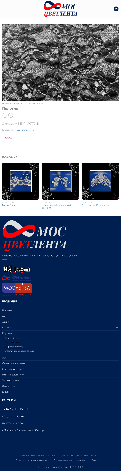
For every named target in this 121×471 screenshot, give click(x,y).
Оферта (95, 460)
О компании (37, 456)
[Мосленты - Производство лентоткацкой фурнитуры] (60, 9)
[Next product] (5, 115)
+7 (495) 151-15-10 (15, 409)
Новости (74, 456)
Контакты (95, 456)
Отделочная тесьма (13, 369)
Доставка (63, 456)
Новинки (7, 310)
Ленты (5, 357)
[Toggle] (117, 322)
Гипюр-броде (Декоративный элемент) (56, 206)
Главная (6, 103)
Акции (5, 321)
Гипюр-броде (9, 205)
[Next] (118, 188)
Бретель (6, 327)
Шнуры (6, 391)
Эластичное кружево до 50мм (20, 351)
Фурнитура (8, 386)
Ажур (5, 316)
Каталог (25, 456)
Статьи (85, 456)
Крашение (51, 456)
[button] (4, 8)
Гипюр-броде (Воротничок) (95, 205)
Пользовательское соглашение (69, 460)
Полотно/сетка (35, 103)
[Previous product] (10, 115)
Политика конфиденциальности (31, 460)
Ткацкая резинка (11, 380)
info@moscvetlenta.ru (13, 416)
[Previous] (2, 188)
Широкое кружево (14, 346)
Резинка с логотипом (13, 374)
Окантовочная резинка (15, 363)
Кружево (18, 103)
